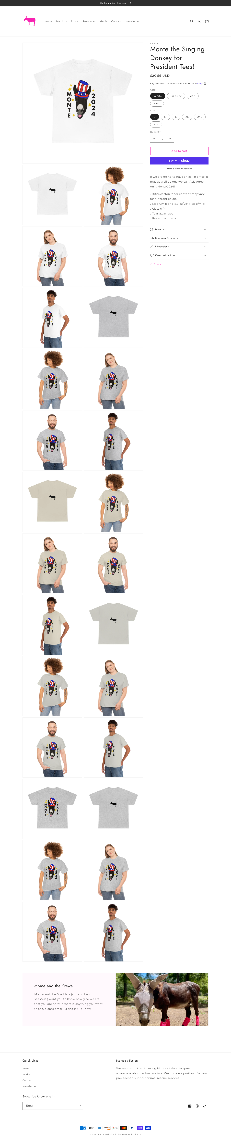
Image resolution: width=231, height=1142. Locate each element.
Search (26, 1068)
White (158, 95)
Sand (157, 103)
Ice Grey (176, 95)
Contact (27, 1080)
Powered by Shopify (131, 1134)
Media (26, 1074)
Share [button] (157, 264)
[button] (61, 21)
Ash (192, 95)
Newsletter (29, 1086)
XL (187, 116)
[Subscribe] (79, 1106)
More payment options (179, 168)
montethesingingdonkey (110, 1134)
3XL (156, 124)
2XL (199, 116)
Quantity (155, 131)
